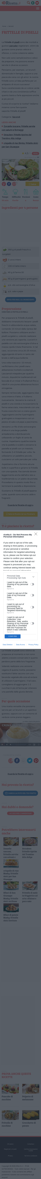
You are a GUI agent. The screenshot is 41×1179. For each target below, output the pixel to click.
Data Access (20, 644)
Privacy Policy (33, 644)
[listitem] (20, 577)
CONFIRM (12, 636)
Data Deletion (8, 644)
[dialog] (20, 589)
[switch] (32, 584)
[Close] (36, 534)
